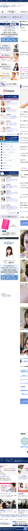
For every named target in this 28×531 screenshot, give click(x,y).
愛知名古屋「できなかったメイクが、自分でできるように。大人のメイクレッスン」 (11, 110)
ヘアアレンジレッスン (5, 493)
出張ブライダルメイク (7, 165)
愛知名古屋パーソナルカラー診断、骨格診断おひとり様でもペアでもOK (11, 187)
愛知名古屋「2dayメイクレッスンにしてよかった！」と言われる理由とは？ (12, 130)
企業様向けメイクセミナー (8, 144)
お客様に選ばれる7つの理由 (9, 515)
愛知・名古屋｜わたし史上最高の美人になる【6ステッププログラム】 (12, 180)
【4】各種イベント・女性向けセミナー (11, 21)
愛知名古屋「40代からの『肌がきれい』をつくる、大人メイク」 (12, 104)
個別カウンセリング (6, 168)
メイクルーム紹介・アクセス (21, 516)
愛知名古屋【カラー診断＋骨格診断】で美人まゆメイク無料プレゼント (11, 193)
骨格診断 (23, 386)
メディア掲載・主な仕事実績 (9, 516)
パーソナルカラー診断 (7, 160)
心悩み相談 (20, 493)
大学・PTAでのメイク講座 (8, 146)
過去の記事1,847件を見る (12, 134)
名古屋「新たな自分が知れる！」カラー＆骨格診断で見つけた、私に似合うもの (11, 117)
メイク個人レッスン (6, 154)
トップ (1, 21)
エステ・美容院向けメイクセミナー (9, 149)
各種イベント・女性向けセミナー (9, 152)
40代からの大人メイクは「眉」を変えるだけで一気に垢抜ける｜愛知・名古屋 (11, 123)
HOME (1, 515)
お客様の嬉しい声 (18, 515)
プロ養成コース (6, 157)
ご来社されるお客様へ (6, 296)
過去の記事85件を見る (12, 212)
